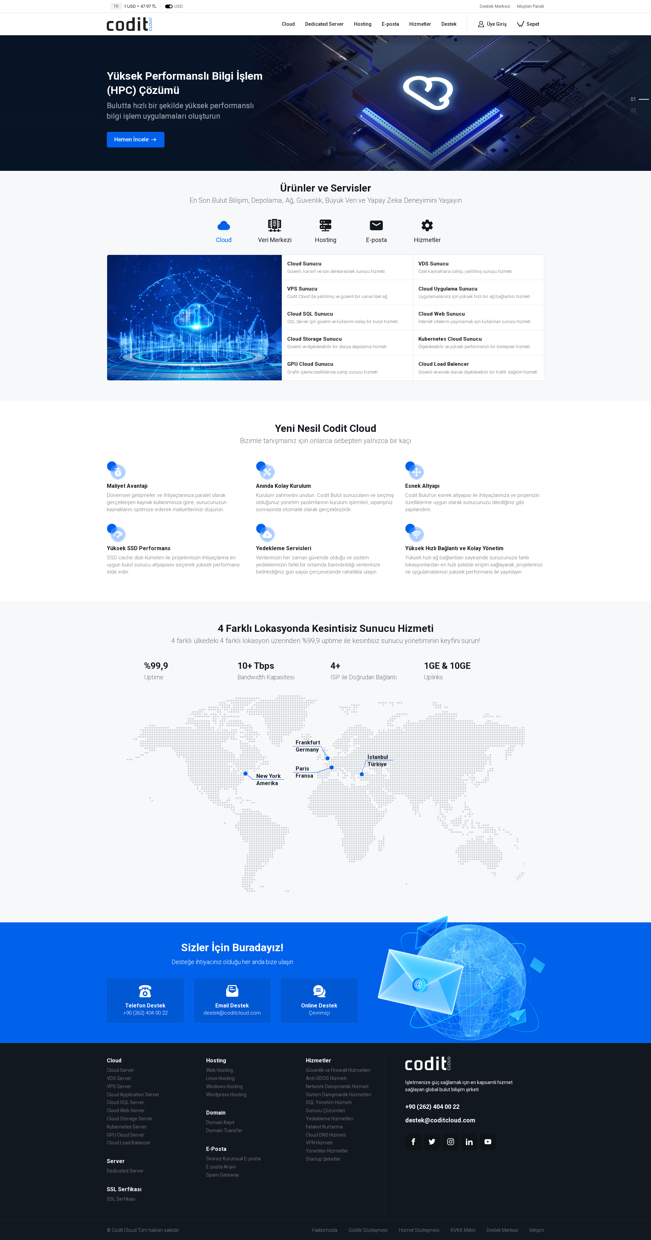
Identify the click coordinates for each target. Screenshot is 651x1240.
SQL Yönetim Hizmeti (329, 1102)
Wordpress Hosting (226, 1094)
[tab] (223, 231)
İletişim (536, 1230)
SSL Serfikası (121, 1199)
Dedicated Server (324, 24)
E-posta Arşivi (221, 1166)
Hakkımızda (324, 1230)
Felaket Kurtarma (324, 1126)
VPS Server (119, 1086)
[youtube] (488, 1142)
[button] (628, 96)
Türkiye (377, 764)
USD (178, 6)
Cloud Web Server (126, 1110)
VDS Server (119, 1078)
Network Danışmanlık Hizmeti (337, 1086)
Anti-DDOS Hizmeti (326, 1078)
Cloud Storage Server (130, 1118)
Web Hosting (219, 1070)
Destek (448, 24)
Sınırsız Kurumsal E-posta (233, 1158)
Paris (302, 768)
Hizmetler (420, 24)
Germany (307, 749)
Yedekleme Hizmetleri (329, 1118)
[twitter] (432, 1142)
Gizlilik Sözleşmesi (368, 1230)
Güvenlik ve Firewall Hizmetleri (338, 1070)
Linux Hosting (220, 1078)
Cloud (288, 24)
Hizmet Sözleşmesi (419, 1230)
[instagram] (450, 1142)
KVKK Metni (463, 1230)
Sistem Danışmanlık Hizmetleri (338, 1094)
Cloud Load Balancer (129, 1142)
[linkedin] (469, 1142)
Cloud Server (120, 1070)
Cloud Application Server (133, 1094)
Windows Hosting (224, 1086)
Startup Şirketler (323, 1159)
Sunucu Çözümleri (325, 1110)
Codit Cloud (124, 1230)
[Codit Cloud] (129, 24)
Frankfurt (308, 742)
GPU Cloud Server (125, 1135)
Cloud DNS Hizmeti (326, 1135)
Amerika (267, 783)
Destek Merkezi (502, 1230)
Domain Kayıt (220, 1122)
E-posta (390, 24)
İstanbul (378, 757)
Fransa (304, 776)
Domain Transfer (224, 1130)
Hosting (363, 24)
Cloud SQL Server (125, 1102)
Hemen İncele (131, 139)
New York (268, 776)
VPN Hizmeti (319, 1142)
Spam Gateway (222, 1175)
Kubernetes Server (127, 1126)
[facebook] (413, 1142)
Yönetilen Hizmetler (327, 1151)
